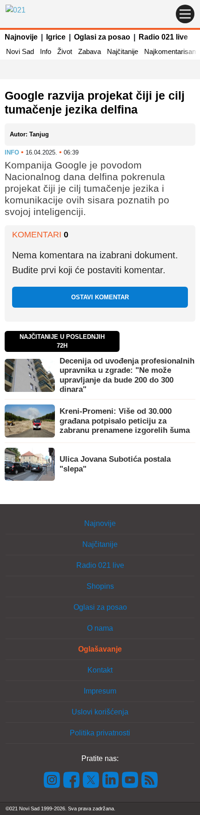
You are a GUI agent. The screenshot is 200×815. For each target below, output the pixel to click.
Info (45, 51)
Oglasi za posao (102, 37)
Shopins (100, 586)
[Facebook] (71, 779)
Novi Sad (20, 51)
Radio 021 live (163, 37)
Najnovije (21, 37)
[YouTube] (130, 779)
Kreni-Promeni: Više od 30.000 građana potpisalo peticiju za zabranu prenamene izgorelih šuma (125, 421)
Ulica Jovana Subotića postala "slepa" (115, 464)
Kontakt (100, 670)
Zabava (89, 51)
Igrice (56, 37)
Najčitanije (122, 51)
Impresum (100, 691)
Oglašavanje (100, 649)
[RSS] (149, 779)
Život (64, 51)
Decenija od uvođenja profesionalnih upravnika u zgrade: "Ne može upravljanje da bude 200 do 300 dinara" (127, 375)
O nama (100, 628)
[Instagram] (52, 779)
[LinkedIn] (110, 779)
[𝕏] (91, 779)
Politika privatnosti (100, 733)
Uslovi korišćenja (100, 712)
